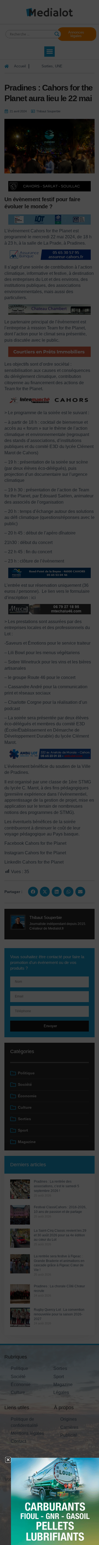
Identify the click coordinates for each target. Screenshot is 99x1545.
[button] (8, 1460)
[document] (49, 772)
